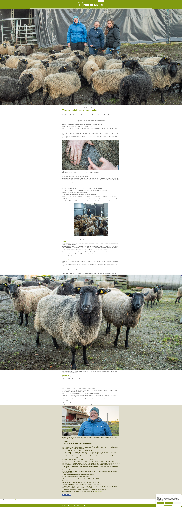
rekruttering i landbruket (18, 499)
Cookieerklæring (166, 505)
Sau (24, 499)
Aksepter (160, 502)
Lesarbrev (93, 8)
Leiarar (83, 8)
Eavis (79, 2)
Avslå (169, 502)
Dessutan (98, 8)
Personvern (170, 505)
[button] (180, 495)
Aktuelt (74, 8)
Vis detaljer (177, 502)
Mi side (82, 2)
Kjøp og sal (103, 8)
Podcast (107, 8)
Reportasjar (88, 8)
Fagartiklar (79, 8)
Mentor (10, 499)
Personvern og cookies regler (90, 505)
